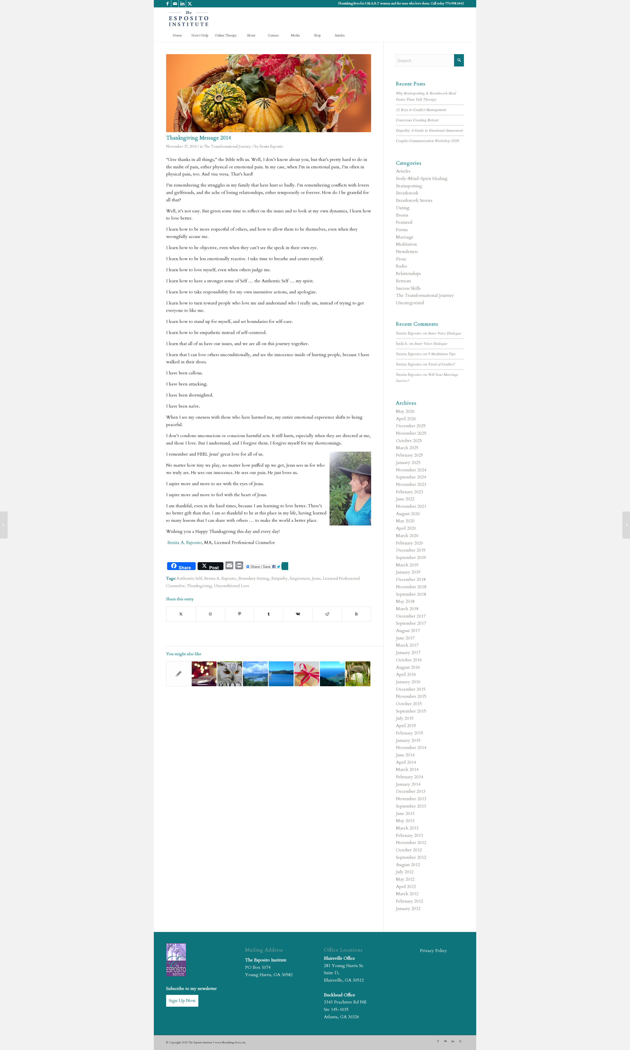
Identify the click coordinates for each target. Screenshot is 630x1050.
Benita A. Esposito (184, 543)
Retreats (403, 281)
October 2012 (409, 850)
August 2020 (408, 514)
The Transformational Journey (227, 146)
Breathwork (407, 193)
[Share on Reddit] (327, 614)
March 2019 (407, 565)
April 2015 (406, 726)
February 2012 (409, 901)
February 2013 (409, 835)
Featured (404, 222)
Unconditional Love (231, 586)
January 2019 (408, 572)
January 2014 (408, 784)
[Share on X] (181, 614)
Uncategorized (410, 303)
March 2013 (407, 828)
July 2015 (404, 718)
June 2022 (405, 499)
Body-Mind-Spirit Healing (421, 178)
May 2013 (405, 821)
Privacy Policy (433, 951)
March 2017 (407, 645)
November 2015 (411, 696)
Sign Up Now (182, 1001)
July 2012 (404, 872)
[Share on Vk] (298, 614)
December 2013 (410, 791)
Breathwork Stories (414, 200)
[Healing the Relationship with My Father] (204, 673)
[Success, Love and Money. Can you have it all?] (626, 525)
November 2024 (411, 470)
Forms (402, 230)
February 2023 (409, 492)
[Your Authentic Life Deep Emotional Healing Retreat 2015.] (281, 673)
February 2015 (409, 733)
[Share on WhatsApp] (210, 614)
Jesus (316, 578)
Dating (403, 208)
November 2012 (411, 843)
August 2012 (408, 865)
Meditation (406, 244)
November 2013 (411, 799)
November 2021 (411, 506)
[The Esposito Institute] (188, 18)
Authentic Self (189, 578)
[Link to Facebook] (167, 3)
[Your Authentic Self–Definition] (229, 673)
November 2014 (411, 748)
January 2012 (408, 909)
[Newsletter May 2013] (178, 673)
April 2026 (406, 419)
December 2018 (410, 579)
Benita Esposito (271, 146)
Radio (401, 266)
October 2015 (409, 704)
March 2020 (407, 536)
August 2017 (408, 631)
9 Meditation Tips (442, 353)
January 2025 (408, 463)
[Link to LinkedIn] (182, 3)
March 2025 (407, 448)
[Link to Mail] (174, 3)
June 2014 (405, 755)
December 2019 (410, 550)
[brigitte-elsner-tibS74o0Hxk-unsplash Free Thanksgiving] (268, 93)
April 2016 (406, 674)
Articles (403, 171)
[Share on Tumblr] (268, 614)
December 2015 (410, 689)
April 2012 (406, 887)
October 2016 (409, 660)
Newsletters (407, 252)
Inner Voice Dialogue (444, 333)
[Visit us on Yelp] (356, 614)
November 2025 (411, 433)
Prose (401, 259)
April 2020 (406, 528)
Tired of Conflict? (442, 364)
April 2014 (406, 762)
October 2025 (409, 441)
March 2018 (407, 609)
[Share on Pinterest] (239, 614)
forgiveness (300, 578)
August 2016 (408, 667)
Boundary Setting (253, 578)
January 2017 (408, 653)
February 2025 (409, 455)
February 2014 (409, 777)
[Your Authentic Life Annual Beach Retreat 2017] (332, 673)
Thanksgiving (199, 586)
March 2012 (407, 894)
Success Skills (408, 288)
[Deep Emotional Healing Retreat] (255, 673)
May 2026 (405, 411)
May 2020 (405, 521)
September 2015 (411, 711)
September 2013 (411, 806)
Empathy (279, 578)
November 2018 (411, 587)
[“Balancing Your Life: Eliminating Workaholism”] (358, 673)
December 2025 (410, 426)
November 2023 (411, 484)
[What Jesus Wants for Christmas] (306, 673)
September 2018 (411, 594)
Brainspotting (409, 186)
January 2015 (408, 740)
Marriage (404, 237)
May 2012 (405, 879)
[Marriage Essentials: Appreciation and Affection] (4, 525)
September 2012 (411, 857)
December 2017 (410, 616)
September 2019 (411, 558)
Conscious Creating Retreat (417, 119)
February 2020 (409, 543)
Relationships (408, 273)
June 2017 (405, 638)
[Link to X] (189, 3)
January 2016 (408, 682)
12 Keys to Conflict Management (421, 109)
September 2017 (411, 623)
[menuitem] (177, 35)
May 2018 (405, 601)
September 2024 (411, 477)
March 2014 (407, 769)
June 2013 (405, 814)
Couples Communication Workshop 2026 (427, 140)
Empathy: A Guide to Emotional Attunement (429, 130)
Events (402, 215)
